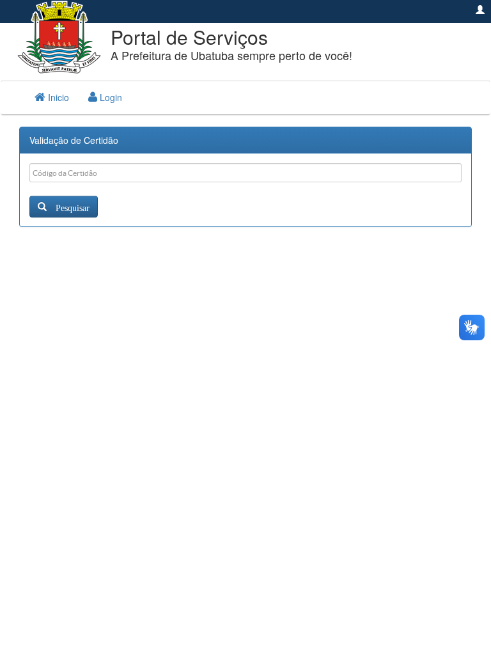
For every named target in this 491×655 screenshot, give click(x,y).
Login (109, 97)
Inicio (57, 97)
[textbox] (245, 172)
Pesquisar (68, 206)
